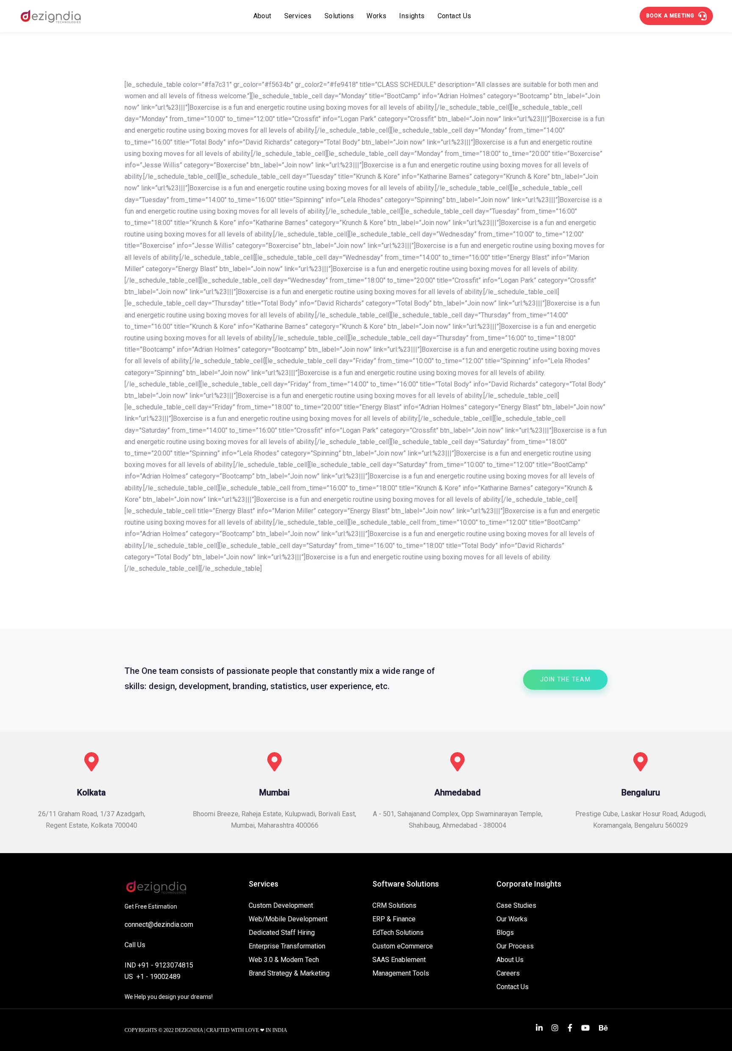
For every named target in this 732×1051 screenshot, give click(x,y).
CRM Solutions (394, 905)
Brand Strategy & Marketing (289, 973)
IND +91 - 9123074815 (159, 965)
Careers (508, 973)
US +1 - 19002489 (152, 977)
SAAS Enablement (399, 960)
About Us (510, 960)
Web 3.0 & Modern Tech (284, 960)
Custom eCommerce (402, 946)
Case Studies (516, 905)
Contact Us (512, 987)
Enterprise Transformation (287, 946)
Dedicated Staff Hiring (282, 933)
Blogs (505, 933)
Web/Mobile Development (288, 919)
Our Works (511, 919)
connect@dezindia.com (159, 924)
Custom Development (281, 905)
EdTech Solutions (398, 933)
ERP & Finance (394, 919)
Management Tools (400, 973)
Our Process (515, 946)
